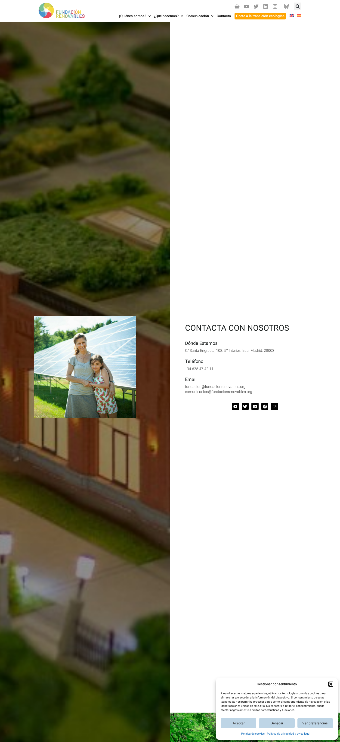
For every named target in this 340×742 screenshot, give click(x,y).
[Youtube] (246, 6)
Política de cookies (253, 734)
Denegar (277, 723)
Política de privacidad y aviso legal (288, 734)
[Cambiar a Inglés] (290, 16)
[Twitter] (256, 6)
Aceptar (239, 723)
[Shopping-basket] (237, 6)
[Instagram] (275, 6)
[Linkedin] (266, 6)
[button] (330, 684)
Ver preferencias (315, 723)
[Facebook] (265, 406)
